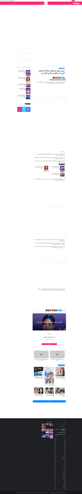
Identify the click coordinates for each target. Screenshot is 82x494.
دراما (40, 3)
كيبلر (64, 483)
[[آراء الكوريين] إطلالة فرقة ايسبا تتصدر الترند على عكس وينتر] (62, 169)
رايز (64, 470)
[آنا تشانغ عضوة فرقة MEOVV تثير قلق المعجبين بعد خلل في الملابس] (28, 97)
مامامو (64, 486)
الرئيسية (63, 66)
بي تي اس (60, 68)
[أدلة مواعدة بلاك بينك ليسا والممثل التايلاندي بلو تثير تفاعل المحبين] (43, 425)
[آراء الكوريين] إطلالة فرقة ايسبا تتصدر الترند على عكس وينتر (21, 71)
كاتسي (64, 482)
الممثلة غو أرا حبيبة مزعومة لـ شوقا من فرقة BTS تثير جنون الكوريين (39, 395)
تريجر (64, 462)
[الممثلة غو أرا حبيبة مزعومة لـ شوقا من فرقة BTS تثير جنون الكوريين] (38, 391)
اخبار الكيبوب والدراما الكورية (19, 492)
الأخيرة (29, 67)
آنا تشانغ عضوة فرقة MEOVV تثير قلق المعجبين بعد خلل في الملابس (21, 96)
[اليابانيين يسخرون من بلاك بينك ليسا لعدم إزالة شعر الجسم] (60, 391)
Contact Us (38, 492)
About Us (35, 492)
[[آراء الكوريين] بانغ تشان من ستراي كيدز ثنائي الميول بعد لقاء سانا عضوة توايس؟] (60, 371)
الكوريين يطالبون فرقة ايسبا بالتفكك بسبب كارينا (49, 322)
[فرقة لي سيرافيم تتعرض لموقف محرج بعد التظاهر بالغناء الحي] (62, 174)
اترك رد (49, 401)
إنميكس (64, 445)
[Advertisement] (41, 22)
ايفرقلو (64, 453)
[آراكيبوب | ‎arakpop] (76, 3)
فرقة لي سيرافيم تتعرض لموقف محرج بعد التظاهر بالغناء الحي (21, 84)
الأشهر (24, 67)
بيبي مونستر (63, 458)
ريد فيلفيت (64, 471)
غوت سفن (64, 478)
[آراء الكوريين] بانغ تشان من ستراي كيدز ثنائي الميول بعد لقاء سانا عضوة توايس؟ (60, 378)
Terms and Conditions (30, 492)
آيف (64, 438)
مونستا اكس (63, 487)
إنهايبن (64, 446)
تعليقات (19, 67)
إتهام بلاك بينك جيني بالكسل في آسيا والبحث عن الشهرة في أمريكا (21, 78)
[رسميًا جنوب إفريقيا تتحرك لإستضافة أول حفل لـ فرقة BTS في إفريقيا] (38, 371)
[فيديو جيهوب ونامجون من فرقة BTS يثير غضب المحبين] (49, 375)
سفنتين (64, 474)
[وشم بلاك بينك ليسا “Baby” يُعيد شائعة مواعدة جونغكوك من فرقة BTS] (49, 391)
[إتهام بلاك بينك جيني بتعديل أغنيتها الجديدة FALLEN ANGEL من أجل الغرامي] (51, 424)
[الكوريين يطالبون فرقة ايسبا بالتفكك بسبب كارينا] (28, 91)
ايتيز (64, 450)
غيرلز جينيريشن (63, 479)
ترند (64, 461)
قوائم (43, 3)
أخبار (46, 3)
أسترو (64, 442)
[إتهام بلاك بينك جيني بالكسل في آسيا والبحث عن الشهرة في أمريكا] (46, 169)
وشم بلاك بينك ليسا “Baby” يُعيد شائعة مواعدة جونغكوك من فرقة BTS (50, 395)
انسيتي (64, 449)
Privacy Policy (25, 492)
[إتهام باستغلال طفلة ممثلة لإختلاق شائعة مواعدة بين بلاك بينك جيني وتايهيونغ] (47, 424)
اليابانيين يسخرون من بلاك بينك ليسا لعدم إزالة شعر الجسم (60, 395)
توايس (64, 463)
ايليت (64, 454)
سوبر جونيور (63, 475)
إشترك (49, 344)
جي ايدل (64, 466)
